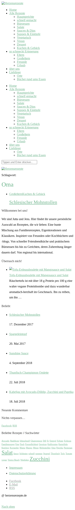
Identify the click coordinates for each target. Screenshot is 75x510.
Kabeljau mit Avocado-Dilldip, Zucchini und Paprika (41, 391)
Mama (22, 448)
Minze (36, 448)
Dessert (21, 44)
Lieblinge (15, 72)
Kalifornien (53, 444)
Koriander (14, 448)
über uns (14, 68)
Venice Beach (14, 460)
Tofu (63, 454)
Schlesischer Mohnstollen (33, 202)
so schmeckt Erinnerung (23, 51)
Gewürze (43, 444)
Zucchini (40, 459)
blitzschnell (25, 441)
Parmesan (68, 448)
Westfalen (24, 460)
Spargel (46, 454)
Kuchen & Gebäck (28, 48)
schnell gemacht (26, 20)
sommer (38, 454)
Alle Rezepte (17, 13)
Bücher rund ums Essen (31, 79)
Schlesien (23, 454)
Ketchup (5, 448)
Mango (29, 448)
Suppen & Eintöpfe (28, 34)
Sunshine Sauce (18, 353)
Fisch (22, 444)
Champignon (36, 441)
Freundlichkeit (31, 444)
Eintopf (53, 441)
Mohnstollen (45, 448)
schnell (31, 454)
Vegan (21, 41)
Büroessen (23, 23)
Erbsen (60, 441)
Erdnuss (67, 441)
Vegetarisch (24, 37)
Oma (53, 448)
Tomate (69, 454)
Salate (20, 27)
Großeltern (23, 58)
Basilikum (14, 441)
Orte (19, 75)
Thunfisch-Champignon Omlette (29, 372)
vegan (4, 460)
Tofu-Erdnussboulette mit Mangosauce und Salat (38, 275)
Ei (48, 441)
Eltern (20, 55)
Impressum (15, 467)
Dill (44, 441)
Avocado (5, 441)
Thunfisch (55, 454)
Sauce (16, 454)
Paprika (59, 448)
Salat (7, 452)
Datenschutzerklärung (22, 473)
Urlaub (21, 65)
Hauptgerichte (25, 16)
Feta (17, 444)
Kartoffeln (63, 444)
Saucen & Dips (26, 30)
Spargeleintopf (18, 334)
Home (13, 9)
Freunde (22, 61)
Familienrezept (8, 444)
